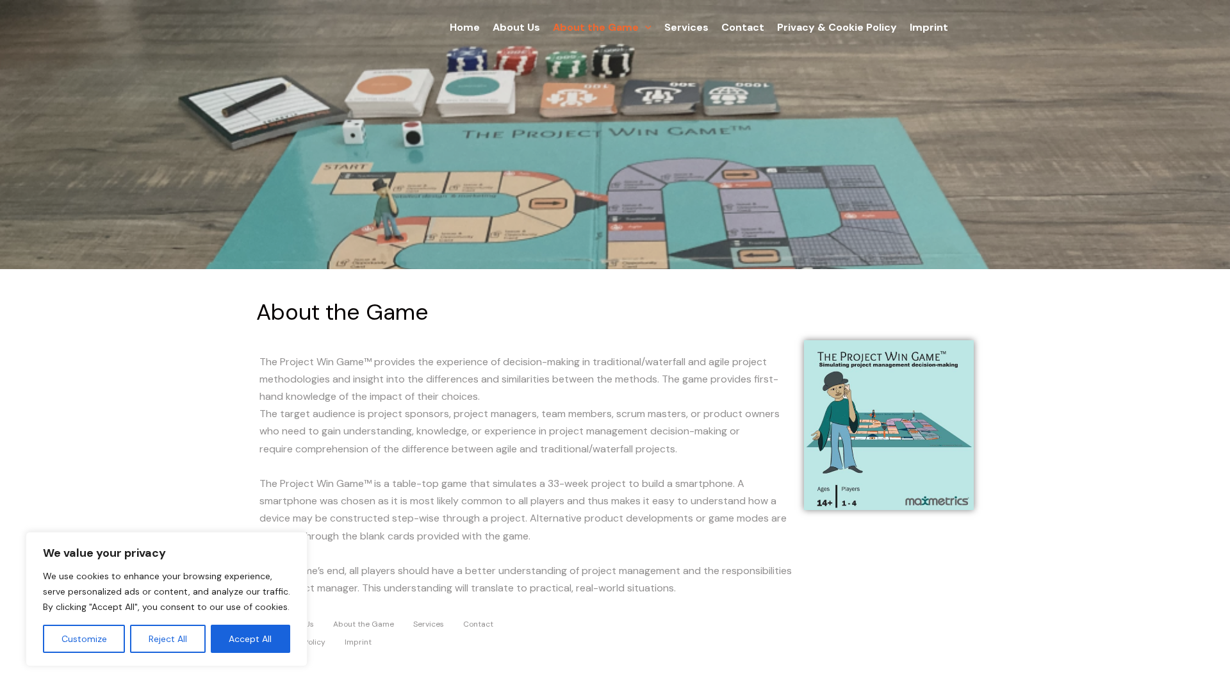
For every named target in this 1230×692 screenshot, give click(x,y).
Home (465, 27)
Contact (742, 27)
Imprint (929, 27)
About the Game (596, 27)
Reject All (168, 639)
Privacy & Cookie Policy (837, 27)
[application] (645, 27)
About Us (516, 27)
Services (686, 27)
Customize (84, 639)
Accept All (250, 639)
